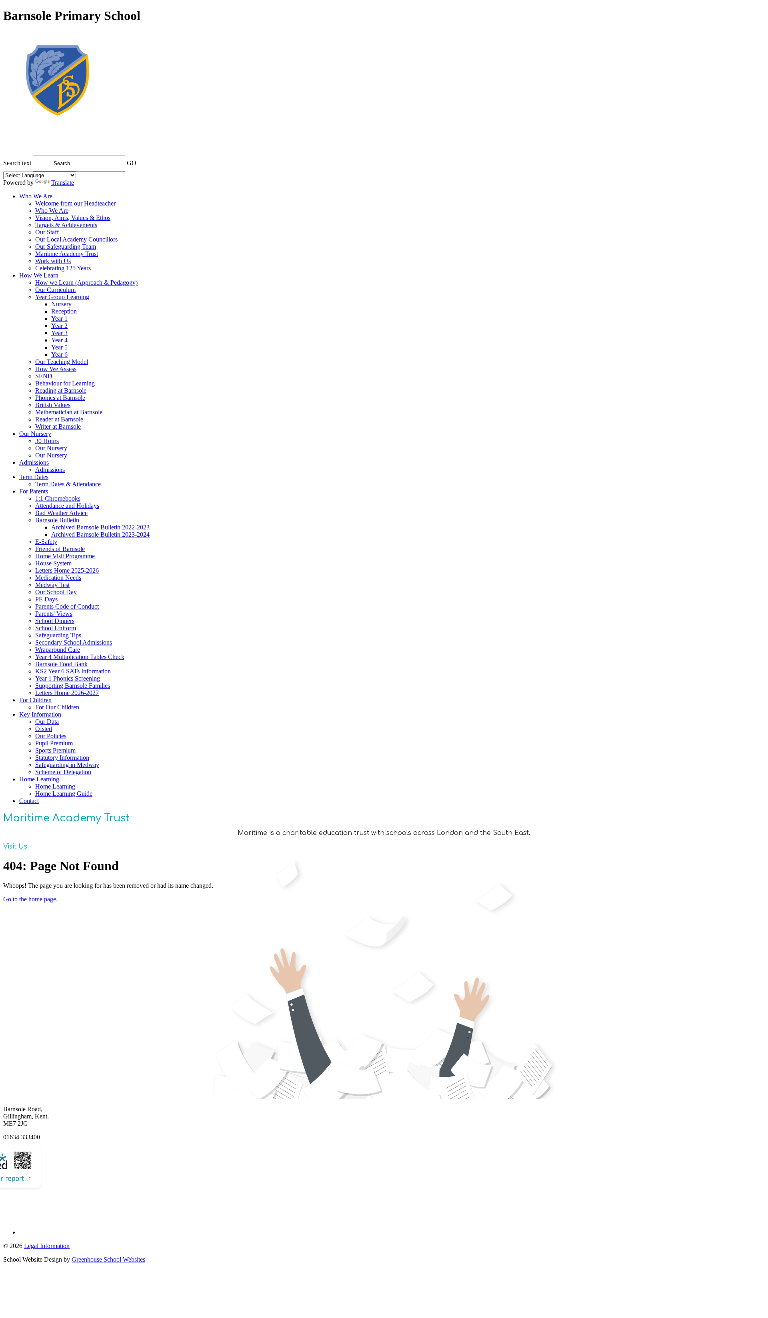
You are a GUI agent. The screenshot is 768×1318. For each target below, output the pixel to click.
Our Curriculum (55, 289)
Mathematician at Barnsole (68, 412)
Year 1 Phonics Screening (67, 678)
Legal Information (47, 1245)
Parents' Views (53, 613)
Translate (62, 182)
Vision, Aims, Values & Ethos (72, 217)
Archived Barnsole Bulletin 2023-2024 (100, 534)
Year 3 (59, 333)
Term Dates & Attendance (68, 484)
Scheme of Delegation (63, 772)
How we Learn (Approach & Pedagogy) (86, 282)
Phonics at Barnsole (60, 397)
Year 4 (59, 340)
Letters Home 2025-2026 (67, 570)
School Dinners (54, 620)
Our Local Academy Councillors (76, 239)
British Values (52, 404)
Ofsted (43, 728)
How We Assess (55, 368)
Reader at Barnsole (59, 419)
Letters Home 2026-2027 (67, 692)
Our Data (47, 721)
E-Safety (46, 541)
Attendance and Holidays (67, 505)
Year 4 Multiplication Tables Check (79, 656)
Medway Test (52, 584)
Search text (17, 163)
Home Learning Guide (63, 793)
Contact (29, 800)
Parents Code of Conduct (67, 606)
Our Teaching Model (61, 361)
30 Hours (47, 440)
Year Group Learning (62, 297)
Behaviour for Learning (65, 383)
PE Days (46, 599)
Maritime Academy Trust (66, 253)
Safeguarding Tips (58, 635)
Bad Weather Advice (61, 512)
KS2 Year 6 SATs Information (73, 671)
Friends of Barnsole (60, 548)
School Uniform (55, 628)
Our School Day (56, 592)
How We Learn (38, 275)
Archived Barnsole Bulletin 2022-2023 (100, 527)
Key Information (40, 714)
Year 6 (59, 354)
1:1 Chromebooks (57, 498)
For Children (35, 700)
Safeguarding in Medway (67, 764)
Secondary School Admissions (73, 642)
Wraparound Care (57, 649)
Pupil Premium (54, 743)
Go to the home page (29, 899)
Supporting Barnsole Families (72, 685)
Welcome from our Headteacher (75, 203)
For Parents (33, 491)
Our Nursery (35, 433)
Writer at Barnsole (58, 426)
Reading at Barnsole (60, 390)
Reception (64, 311)
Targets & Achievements (66, 225)
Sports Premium (55, 750)
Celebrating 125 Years (63, 268)
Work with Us (53, 261)
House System (53, 563)
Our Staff (47, 232)
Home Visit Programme (65, 556)
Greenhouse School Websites (108, 1259)
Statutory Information (62, 757)
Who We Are (35, 196)
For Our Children (57, 707)
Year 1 (59, 318)
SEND (43, 376)
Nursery (61, 304)
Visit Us (15, 846)
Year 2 (59, 325)
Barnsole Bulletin (57, 520)
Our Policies (50, 736)
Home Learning (39, 779)
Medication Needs (58, 577)
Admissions (34, 462)
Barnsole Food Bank (61, 664)
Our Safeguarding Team (65, 246)
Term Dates (33, 476)
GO (131, 163)
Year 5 (59, 347)
